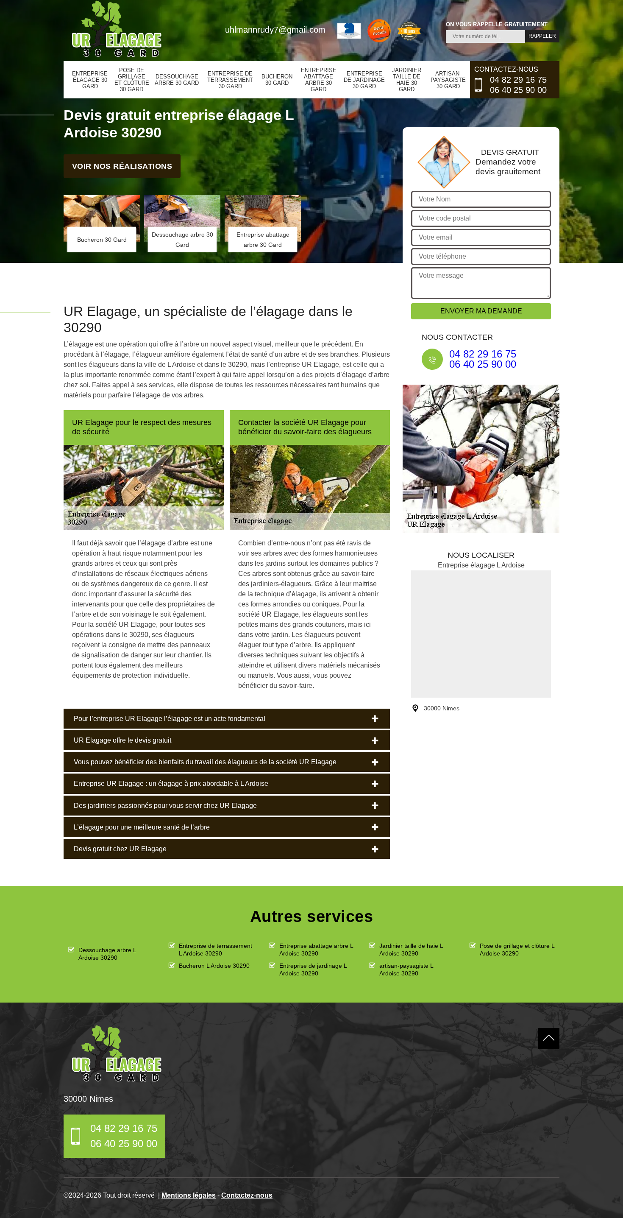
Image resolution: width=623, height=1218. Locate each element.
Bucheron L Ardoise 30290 (214, 965)
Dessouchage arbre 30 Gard (177, 79)
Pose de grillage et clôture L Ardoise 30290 (517, 949)
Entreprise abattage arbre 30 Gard (319, 79)
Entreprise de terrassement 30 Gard (230, 79)
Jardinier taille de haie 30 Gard (406, 79)
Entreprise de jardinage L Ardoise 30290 (313, 969)
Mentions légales (188, 1195)
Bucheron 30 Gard (276, 79)
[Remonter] (548, 1038)
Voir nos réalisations (122, 166)
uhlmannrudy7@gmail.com (275, 29)
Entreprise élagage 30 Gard (90, 79)
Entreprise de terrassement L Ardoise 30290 (215, 949)
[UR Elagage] (117, 1053)
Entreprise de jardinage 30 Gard (364, 79)
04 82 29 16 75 (518, 79)
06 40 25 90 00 (518, 90)
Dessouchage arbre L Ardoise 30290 (107, 954)
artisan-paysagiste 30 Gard (448, 79)
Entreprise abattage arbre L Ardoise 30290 (316, 949)
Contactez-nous (247, 1195)
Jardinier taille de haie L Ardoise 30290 (411, 949)
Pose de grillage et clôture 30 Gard (131, 79)
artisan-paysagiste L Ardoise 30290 (406, 969)
